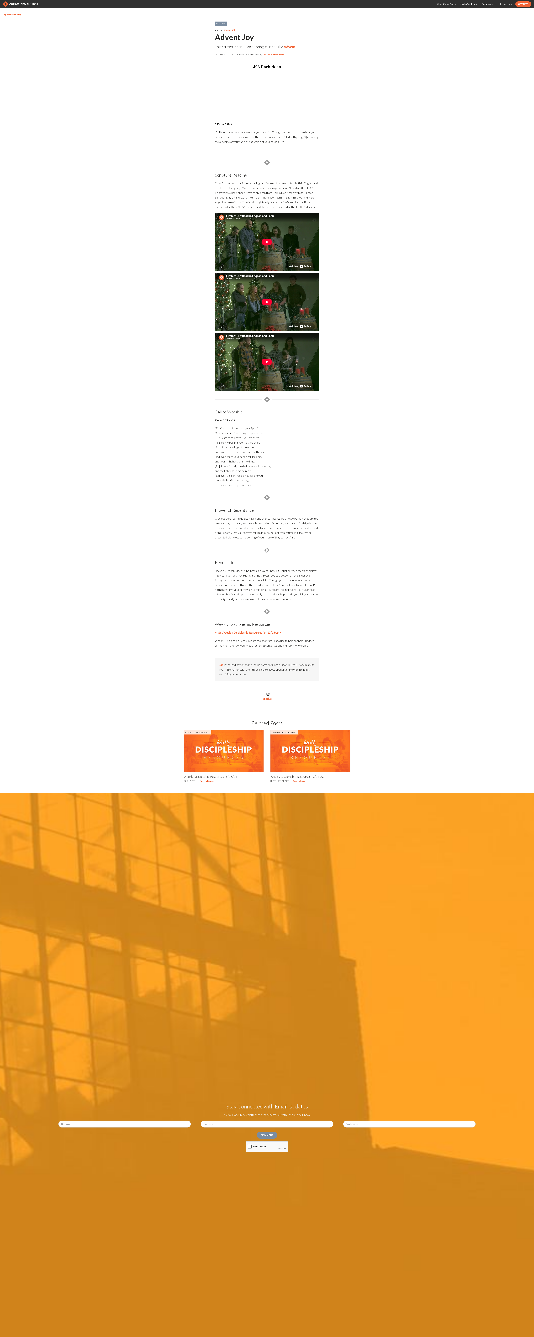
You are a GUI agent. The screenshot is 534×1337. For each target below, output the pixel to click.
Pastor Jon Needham (273, 54)
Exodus (267, 698)
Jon (221, 664)
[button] (447, 4)
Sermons (221, 24)
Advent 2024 (229, 30)
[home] (20, 4)
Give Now (523, 4)
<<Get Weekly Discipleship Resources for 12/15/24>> (249, 632)
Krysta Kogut (207, 780)
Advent (290, 47)
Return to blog (12, 14)
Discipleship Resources (197, 732)
